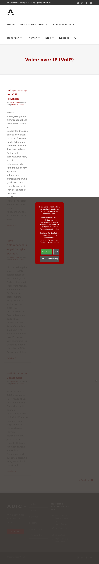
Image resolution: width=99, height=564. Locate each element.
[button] (75, 37)
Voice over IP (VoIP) (17, 105)
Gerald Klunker (15, 102)
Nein (56, 252)
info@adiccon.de (44, 3)
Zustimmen (46, 252)
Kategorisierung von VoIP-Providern (17, 94)
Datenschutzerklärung (49, 259)
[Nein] (96, 380)
